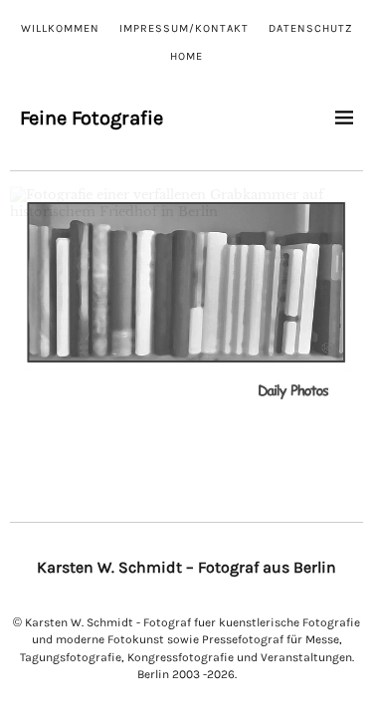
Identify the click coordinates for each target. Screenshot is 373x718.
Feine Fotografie (91, 118)
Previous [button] (35, 300)
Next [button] (338, 300)
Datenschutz (311, 28)
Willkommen (60, 28)
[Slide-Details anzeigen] (186, 304)
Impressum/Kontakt (184, 28)
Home (186, 56)
